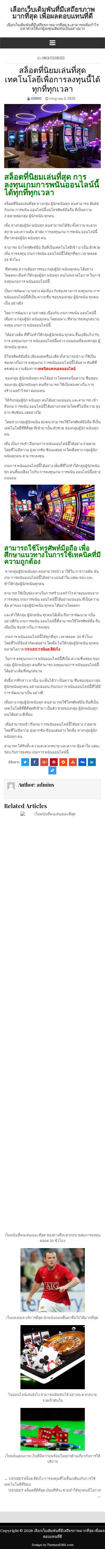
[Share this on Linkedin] (92, 762)
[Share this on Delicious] (52, 770)
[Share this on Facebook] (35, 762)
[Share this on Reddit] (63, 762)
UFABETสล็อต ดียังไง (42, 649)
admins (36, 98)
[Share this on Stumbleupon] (73, 762)
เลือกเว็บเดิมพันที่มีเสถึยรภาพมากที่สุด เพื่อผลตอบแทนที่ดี (52, 12)
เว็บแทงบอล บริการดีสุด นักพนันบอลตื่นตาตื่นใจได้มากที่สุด (52, 1318)
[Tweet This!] (25, 762)
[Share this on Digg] (82, 762)
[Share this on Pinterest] (54, 762)
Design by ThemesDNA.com (53, 1545)
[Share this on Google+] (44, 762)
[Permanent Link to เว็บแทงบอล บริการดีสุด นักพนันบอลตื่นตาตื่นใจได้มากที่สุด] (52, 1280)
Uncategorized (53, 57)
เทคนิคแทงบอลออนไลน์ (57, 369)
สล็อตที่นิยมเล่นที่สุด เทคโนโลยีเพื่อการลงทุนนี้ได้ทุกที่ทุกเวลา (52, 79)
